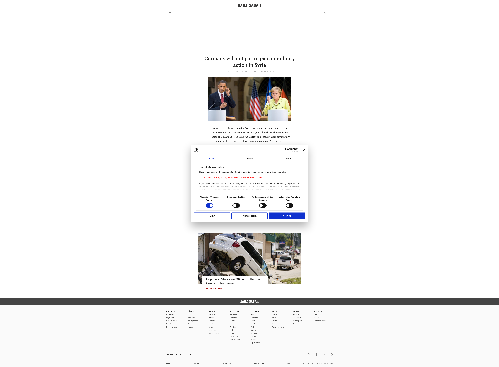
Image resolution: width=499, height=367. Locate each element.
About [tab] (288, 158)
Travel (253, 321)
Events (274, 321)
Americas (212, 321)
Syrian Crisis (213, 330)
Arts (274, 311)
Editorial (317, 324)
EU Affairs (169, 324)
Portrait (275, 324)
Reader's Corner (320, 321)
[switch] (236, 205)
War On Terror (171, 321)
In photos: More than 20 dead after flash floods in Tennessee (234, 281)
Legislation (170, 317)
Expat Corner (255, 342)
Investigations (193, 321)
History (253, 336)
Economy (233, 317)
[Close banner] (304, 150)
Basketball (297, 317)
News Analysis (171, 327)
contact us (259, 363)
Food (253, 324)
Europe (211, 317)
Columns (317, 314)
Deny (212, 216)
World (212, 311)
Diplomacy (170, 314)
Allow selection (250, 216)
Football (296, 314)
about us (227, 363)
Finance (232, 324)
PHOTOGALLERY (216, 289)
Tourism (233, 327)
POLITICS (170, 311)
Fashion (254, 327)
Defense (233, 333)
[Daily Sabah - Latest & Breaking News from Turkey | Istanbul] (249, 5)
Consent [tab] (210, 158)
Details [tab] (249, 158)
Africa (211, 327)
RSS (288, 363)
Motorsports (297, 321)
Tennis (295, 324)
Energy (232, 321)
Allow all (287, 216)
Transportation (235, 336)
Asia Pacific (213, 324)
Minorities (191, 324)
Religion (254, 333)
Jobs (168, 363)
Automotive (234, 314)
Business (234, 311)
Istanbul (190, 314)
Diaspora (191, 327)
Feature (253, 339)
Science (253, 330)
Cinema (275, 314)
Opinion (318, 311)
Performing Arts (278, 327)
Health (253, 314)
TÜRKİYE (192, 311)
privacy (196, 363)
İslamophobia (214, 333)
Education (191, 317)
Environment (255, 317)
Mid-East (212, 314)
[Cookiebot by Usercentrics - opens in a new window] (287, 150)
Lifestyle (256, 311)
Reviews (275, 330)
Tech (231, 330)
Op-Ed (316, 317)
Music (274, 317)
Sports (296, 311)
